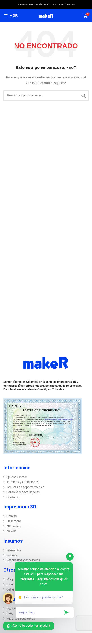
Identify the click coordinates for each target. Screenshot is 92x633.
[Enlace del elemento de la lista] (46, 477)
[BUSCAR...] (83, 95)
